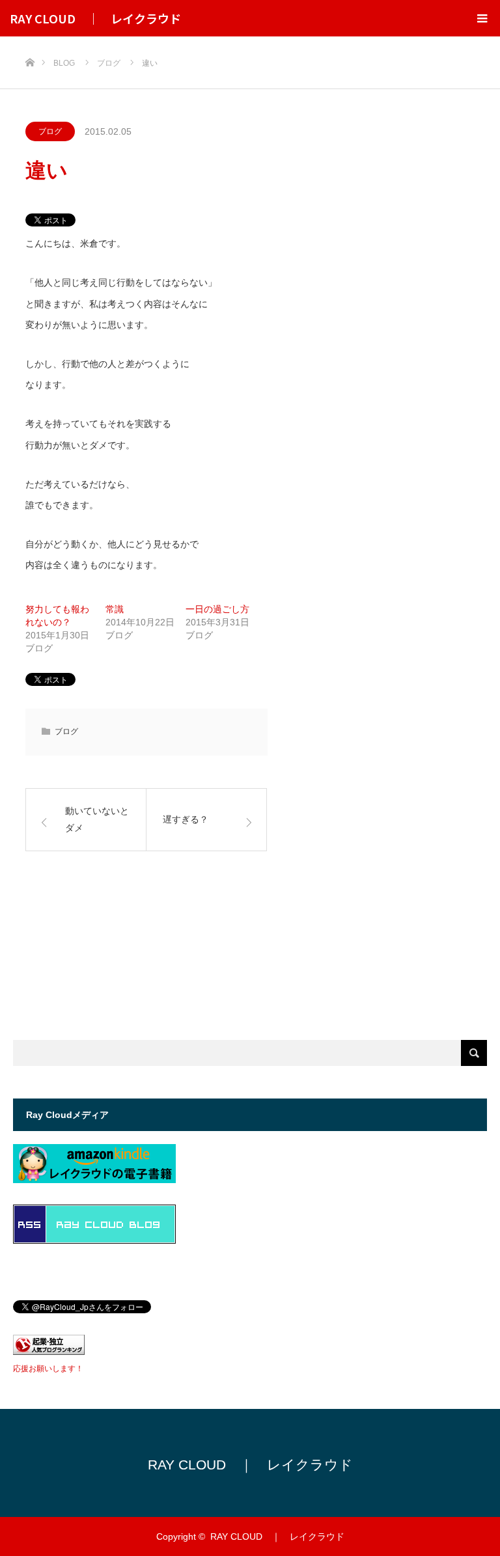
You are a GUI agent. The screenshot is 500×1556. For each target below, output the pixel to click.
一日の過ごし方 (217, 609)
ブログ (50, 131)
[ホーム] (29, 41)
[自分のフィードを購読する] (94, 1240)
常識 (114, 609)
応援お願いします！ (48, 1368)
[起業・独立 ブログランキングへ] (49, 1351)
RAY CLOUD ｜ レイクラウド (95, 18)
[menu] (482, 18)
